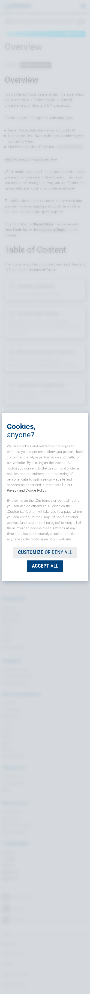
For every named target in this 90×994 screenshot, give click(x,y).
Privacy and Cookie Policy (26, 490)
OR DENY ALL (45, 552)
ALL (45, 566)
